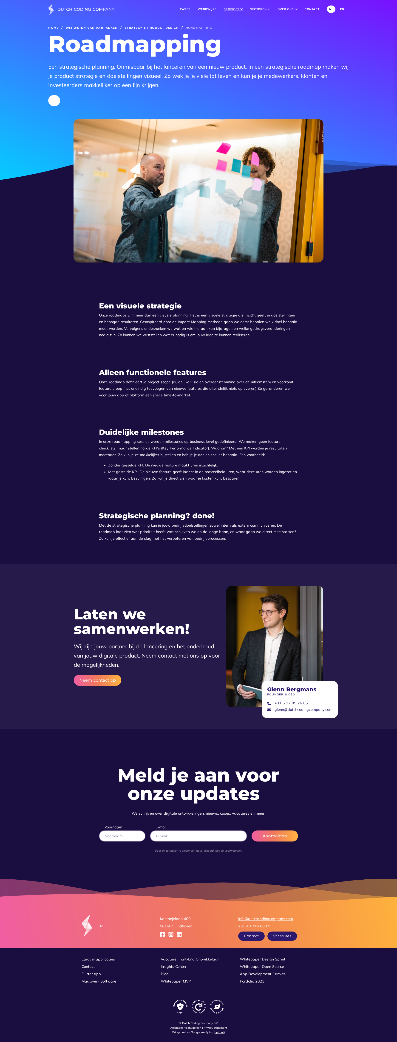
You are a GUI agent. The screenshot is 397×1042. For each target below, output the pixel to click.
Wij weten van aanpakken (92, 27)
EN (342, 9)
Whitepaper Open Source (262, 966)
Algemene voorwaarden (185, 1027)
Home (53, 27)
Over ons (286, 9)
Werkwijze (207, 9)
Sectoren (259, 9)
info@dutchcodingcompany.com (265, 918)
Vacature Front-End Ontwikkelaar (190, 959)
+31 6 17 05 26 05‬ (291, 703)
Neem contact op (97, 680)
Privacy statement (215, 1027)
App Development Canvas (263, 973)
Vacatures (282, 936)
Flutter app (91, 973)
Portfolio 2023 (252, 981)
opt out (219, 1032)
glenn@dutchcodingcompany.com (303, 709)
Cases (185, 9)
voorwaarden (233, 850)
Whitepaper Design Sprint (262, 959)
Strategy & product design (152, 27)
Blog (165, 973)
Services (232, 9)
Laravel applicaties (98, 959)
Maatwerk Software (99, 981)
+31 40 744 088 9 (254, 926)
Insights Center (174, 966)
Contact (312, 9)
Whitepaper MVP (176, 981)
